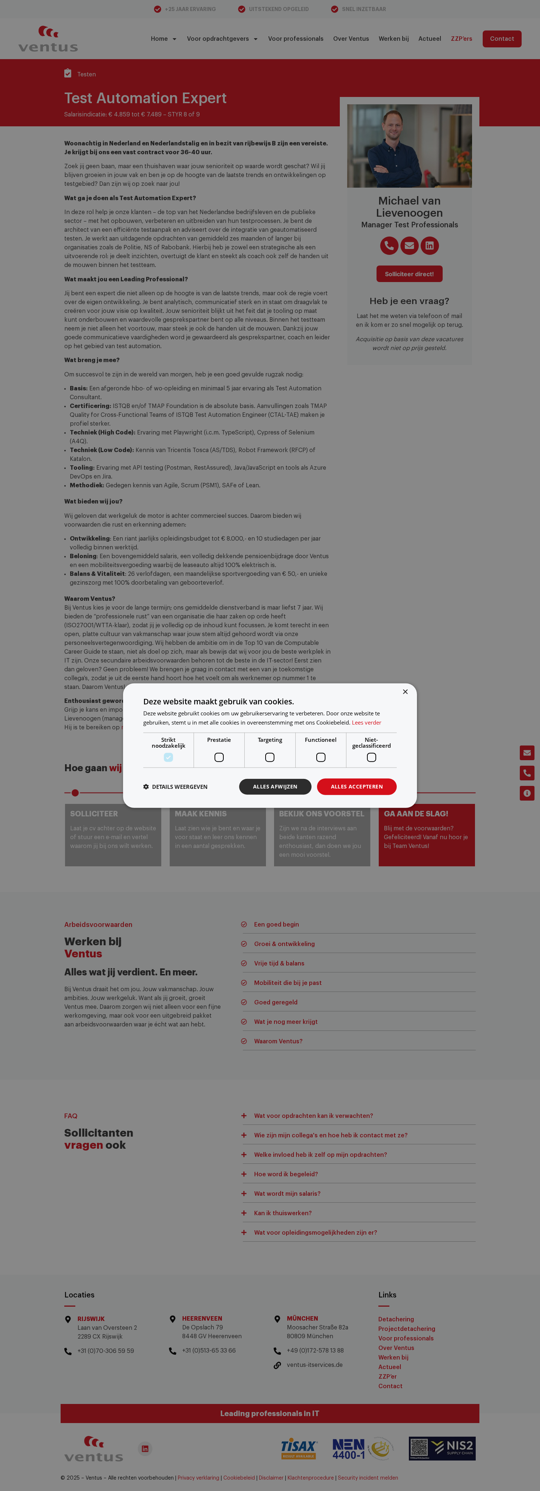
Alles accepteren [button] (357, 786)
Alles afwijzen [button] (275, 786)
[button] (175, 787)
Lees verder (366, 722)
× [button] (405, 692)
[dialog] (270, 745)
